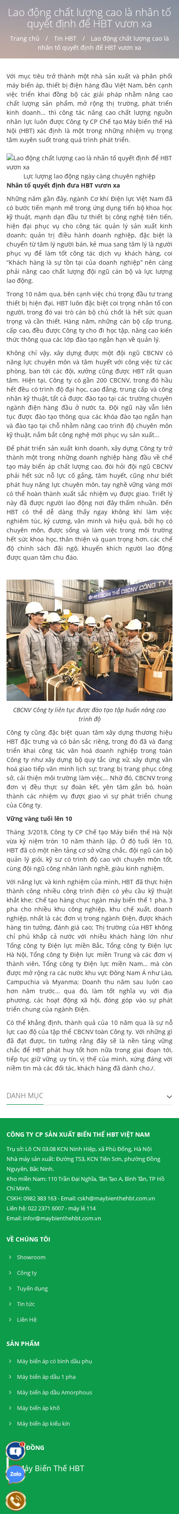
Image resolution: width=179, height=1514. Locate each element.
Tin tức (25, 1304)
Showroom (31, 1257)
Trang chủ (25, 38)
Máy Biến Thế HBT (50, 1468)
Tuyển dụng (32, 1288)
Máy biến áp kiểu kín (43, 1423)
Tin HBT (65, 38)
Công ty (26, 1273)
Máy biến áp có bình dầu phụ (54, 1361)
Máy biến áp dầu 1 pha (46, 1377)
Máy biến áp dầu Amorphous (54, 1392)
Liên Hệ (26, 1319)
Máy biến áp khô (38, 1408)
